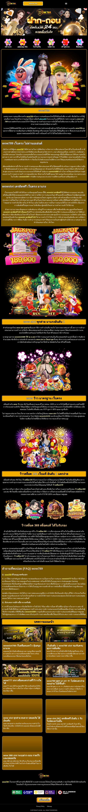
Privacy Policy (40, 806)
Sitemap (49, 806)
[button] (66, 3)
